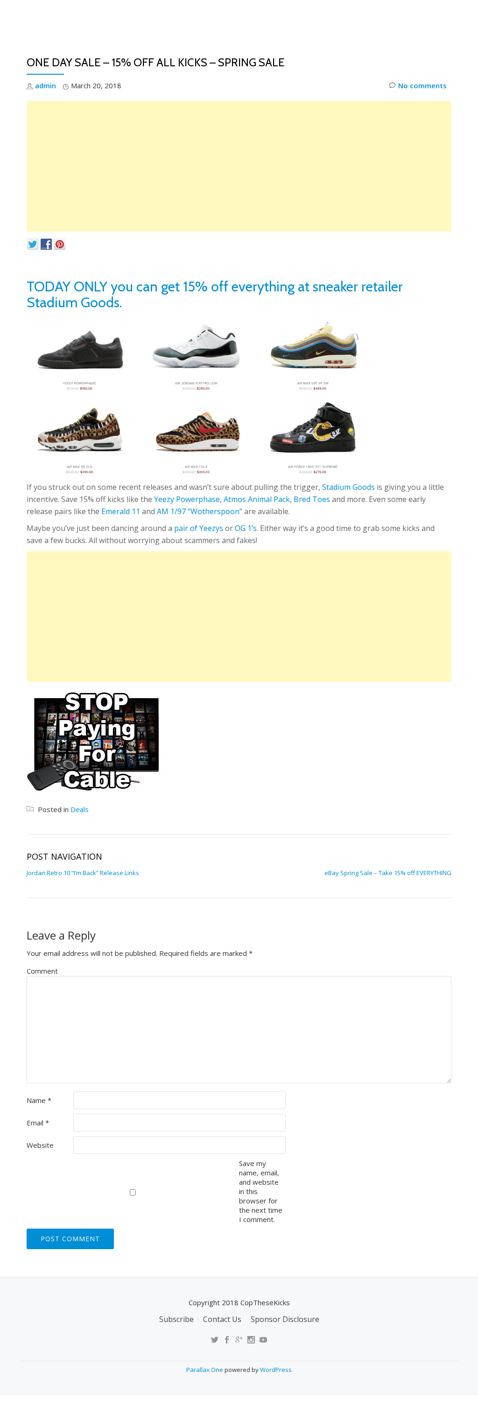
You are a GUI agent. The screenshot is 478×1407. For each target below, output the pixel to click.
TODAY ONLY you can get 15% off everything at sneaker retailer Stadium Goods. (215, 294)
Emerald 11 (120, 511)
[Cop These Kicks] (119, 16)
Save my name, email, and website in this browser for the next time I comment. (260, 1191)
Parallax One (205, 1369)
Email (38, 1122)
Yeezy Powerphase (187, 499)
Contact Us (222, 1319)
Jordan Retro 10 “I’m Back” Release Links (83, 873)
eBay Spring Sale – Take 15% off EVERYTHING (387, 873)
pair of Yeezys (198, 528)
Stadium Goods (348, 487)
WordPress (276, 1369)
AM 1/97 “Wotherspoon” (199, 511)
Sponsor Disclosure (285, 1319)
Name (39, 1100)
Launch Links (286, 49)
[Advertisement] (239, 166)
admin (45, 85)
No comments (422, 85)
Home (236, 49)
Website (40, 1145)
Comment (42, 971)
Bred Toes (312, 499)
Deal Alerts (396, 49)
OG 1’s (246, 528)
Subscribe (176, 1319)
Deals (445, 49)
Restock (342, 49)
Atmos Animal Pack (257, 499)
